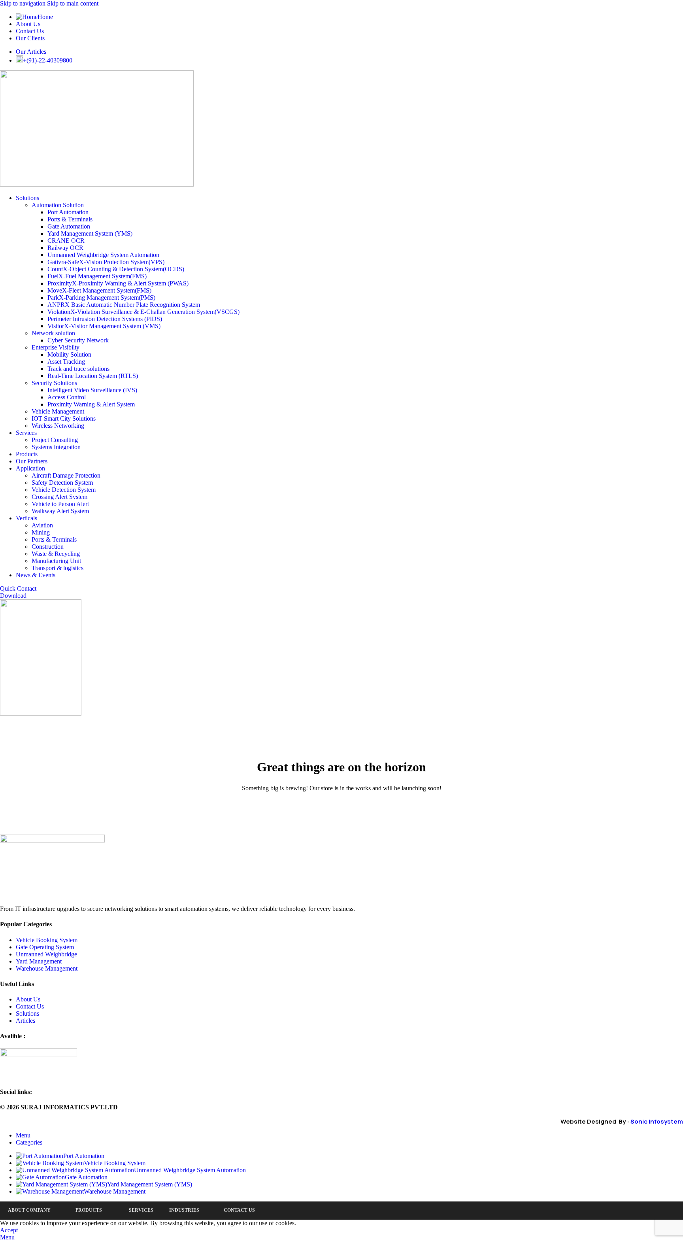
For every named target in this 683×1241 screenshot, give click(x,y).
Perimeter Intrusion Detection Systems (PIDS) (104, 318)
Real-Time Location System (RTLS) (92, 375)
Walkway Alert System (60, 511)
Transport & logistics (57, 568)
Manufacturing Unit (56, 560)
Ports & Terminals (69, 219)
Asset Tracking (66, 361)
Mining (41, 532)
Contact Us (30, 1006)
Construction (48, 546)
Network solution (53, 333)
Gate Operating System (45, 947)
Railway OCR (65, 247)
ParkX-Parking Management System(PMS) (101, 297)
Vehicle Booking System (46, 940)
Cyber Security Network (78, 340)
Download (13, 595)
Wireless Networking (58, 425)
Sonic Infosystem (656, 1121)
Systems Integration (56, 447)
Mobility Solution (69, 354)
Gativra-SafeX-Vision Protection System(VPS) (105, 262)
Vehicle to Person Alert (60, 504)
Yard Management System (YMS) (89, 233)
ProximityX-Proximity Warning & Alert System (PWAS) (118, 283)
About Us (28, 999)
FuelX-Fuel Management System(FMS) (97, 276)
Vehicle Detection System (64, 489)
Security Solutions (54, 383)
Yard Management (39, 961)
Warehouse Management (46, 968)
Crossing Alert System (59, 496)
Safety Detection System (62, 482)
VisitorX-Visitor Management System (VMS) (103, 326)
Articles (25, 1020)
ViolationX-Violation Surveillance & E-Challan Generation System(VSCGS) (143, 311)
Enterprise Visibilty (55, 347)
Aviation (42, 525)
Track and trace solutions (78, 368)
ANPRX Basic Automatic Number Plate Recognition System (123, 304)
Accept (9, 1230)
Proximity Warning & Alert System (91, 404)
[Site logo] (97, 184)
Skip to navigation (23, 3)
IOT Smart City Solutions (64, 418)
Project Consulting (55, 439)
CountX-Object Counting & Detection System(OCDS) (115, 269)
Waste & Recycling (56, 553)
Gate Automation (68, 226)
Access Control (66, 397)
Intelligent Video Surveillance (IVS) (92, 390)
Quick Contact (18, 588)
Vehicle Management (58, 411)
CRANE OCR (66, 240)
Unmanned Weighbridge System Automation (103, 254)
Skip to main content (72, 3)
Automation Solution (58, 205)
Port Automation (68, 212)
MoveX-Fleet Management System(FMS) (99, 290)
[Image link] (52, 840)
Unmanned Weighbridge (46, 954)
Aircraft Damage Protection (66, 475)
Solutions (27, 1013)
